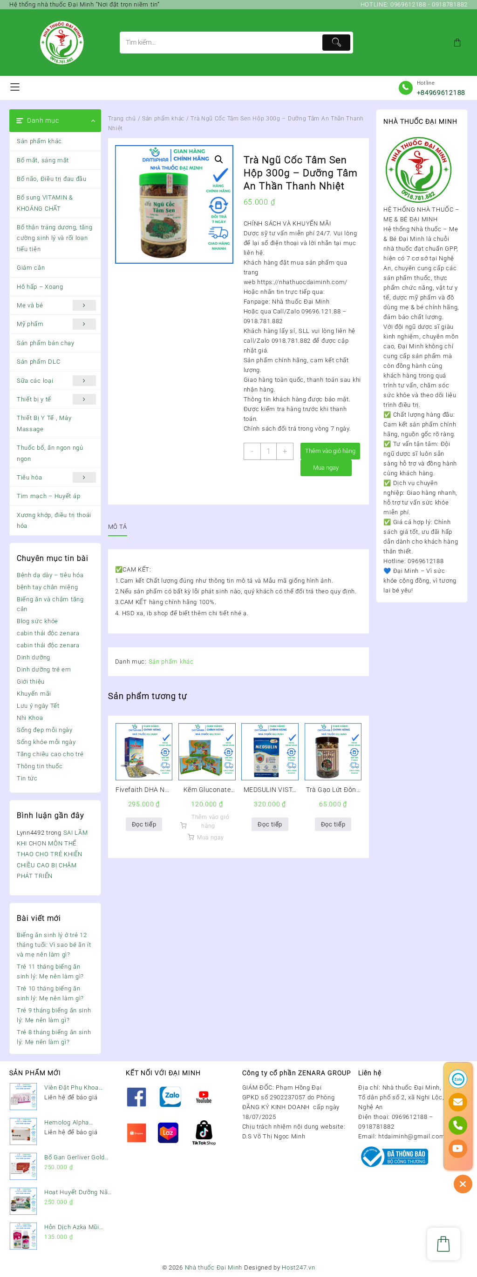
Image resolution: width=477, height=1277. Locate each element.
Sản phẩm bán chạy (46, 342)
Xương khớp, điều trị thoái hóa (54, 520)
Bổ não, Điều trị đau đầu (52, 178)
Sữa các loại (35, 380)
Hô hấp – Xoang (40, 286)
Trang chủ (122, 118)
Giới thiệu (31, 681)
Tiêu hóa (29, 477)
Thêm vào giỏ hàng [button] (210, 821)
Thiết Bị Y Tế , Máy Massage (44, 423)
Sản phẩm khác (39, 141)
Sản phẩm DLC (38, 361)
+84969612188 (441, 92)
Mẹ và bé (30, 305)
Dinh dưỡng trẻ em (44, 669)
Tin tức (27, 778)
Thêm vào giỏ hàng (330, 450)
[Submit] (336, 42)
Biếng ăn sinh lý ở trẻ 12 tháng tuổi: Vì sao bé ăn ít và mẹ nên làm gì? (54, 944)
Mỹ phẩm (30, 323)
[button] (219, 159)
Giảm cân (31, 267)
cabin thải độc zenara (48, 633)
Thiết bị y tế (34, 399)
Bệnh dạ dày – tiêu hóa (50, 575)
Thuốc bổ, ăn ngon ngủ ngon (50, 453)
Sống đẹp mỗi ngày (45, 729)
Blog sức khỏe (37, 621)
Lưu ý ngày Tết (38, 705)
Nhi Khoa (30, 717)
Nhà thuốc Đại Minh (214, 1267)
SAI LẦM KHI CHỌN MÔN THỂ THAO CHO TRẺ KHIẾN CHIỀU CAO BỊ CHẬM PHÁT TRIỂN (52, 854)
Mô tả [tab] (117, 526)
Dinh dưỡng (33, 657)
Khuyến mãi (34, 693)
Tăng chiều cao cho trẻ (50, 754)
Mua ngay (326, 467)
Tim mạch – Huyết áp (48, 495)
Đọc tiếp (144, 824)
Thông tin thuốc (40, 766)
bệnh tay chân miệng (47, 587)
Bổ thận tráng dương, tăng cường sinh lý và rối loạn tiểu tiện (55, 238)
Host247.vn (298, 1267)
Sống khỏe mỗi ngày (46, 741)
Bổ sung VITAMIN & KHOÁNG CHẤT (45, 203)
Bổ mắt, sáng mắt (43, 160)
